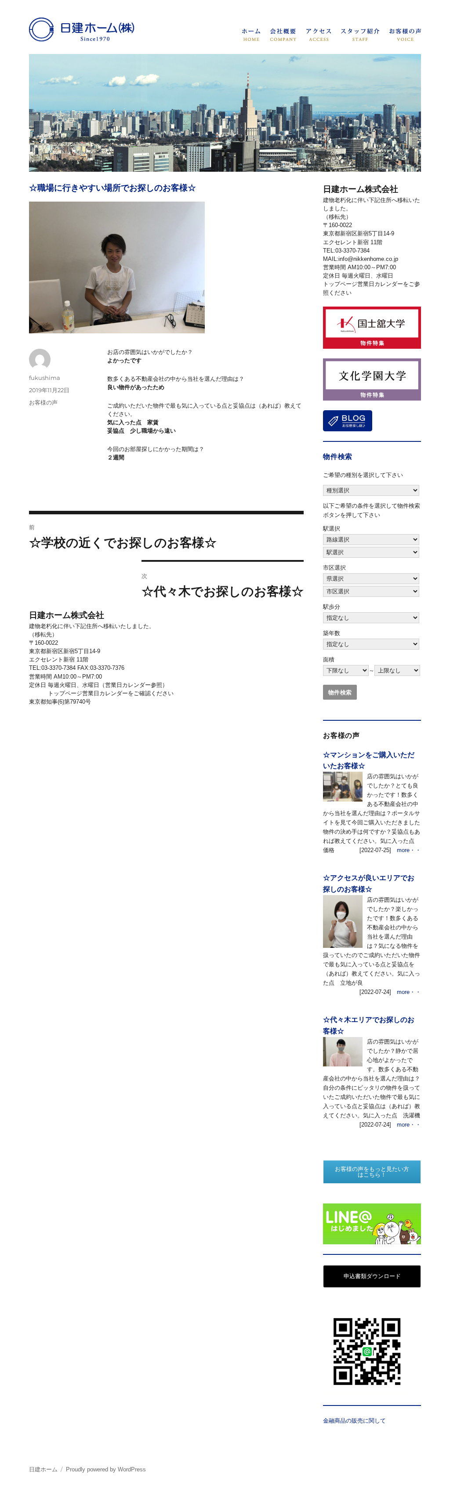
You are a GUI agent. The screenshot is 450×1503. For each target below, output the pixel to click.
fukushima (44, 377)
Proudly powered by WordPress (106, 1469)
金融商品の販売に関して (354, 1420)
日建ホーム (43, 1469)
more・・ (409, 850)
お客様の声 (43, 402)
